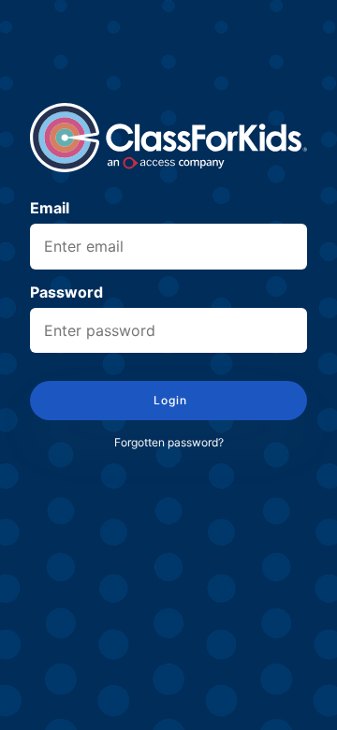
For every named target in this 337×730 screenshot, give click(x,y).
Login (169, 400)
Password (66, 292)
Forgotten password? (169, 442)
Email (49, 208)
